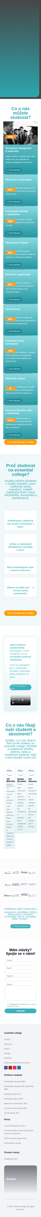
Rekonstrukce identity (12, 1143)
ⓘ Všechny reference (20, 926)
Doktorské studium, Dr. (13, 1094)
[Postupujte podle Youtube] (10, 1067)
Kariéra (7, 1049)
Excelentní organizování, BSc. (15, 1108)
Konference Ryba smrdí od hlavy (16, 1063)
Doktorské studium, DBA (13, 1099)
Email (9, 968)
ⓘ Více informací (13, 170)
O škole (7, 1040)
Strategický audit (10, 1159)
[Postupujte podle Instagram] (14, 1067)
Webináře (8, 1058)
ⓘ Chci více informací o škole (19, 687)
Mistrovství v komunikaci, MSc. (16, 1103)
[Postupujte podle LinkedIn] (19, 1067)
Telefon (10, 976)
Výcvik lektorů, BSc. (12, 1113)
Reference (8, 1044)
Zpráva (9, 984)
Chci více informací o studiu (20, 442)
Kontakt (7, 1053)
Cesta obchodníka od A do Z (15, 1126)
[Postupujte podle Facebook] (6, 1067)
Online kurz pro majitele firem (15, 1138)
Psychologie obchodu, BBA (14, 1081)
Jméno (10, 960)
